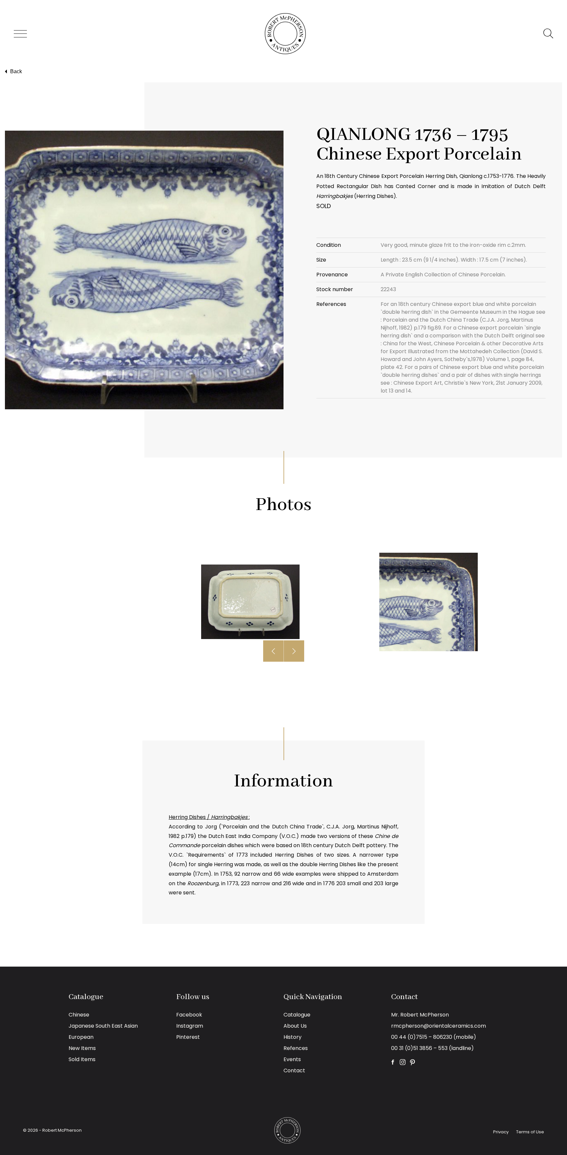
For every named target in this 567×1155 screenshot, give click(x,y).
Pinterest (188, 1037)
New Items (82, 1048)
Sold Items (82, 1059)
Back (16, 71)
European (81, 1037)
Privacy (501, 1132)
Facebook (189, 1014)
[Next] (294, 651)
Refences (296, 1048)
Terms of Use (530, 1132)
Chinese (79, 1014)
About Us (295, 1026)
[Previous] (273, 651)
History (293, 1037)
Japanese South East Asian (103, 1026)
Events (292, 1059)
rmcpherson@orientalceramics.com (438, 1026)
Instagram (189, 1026)
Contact (294, 1070)
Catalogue (297, 1014)
